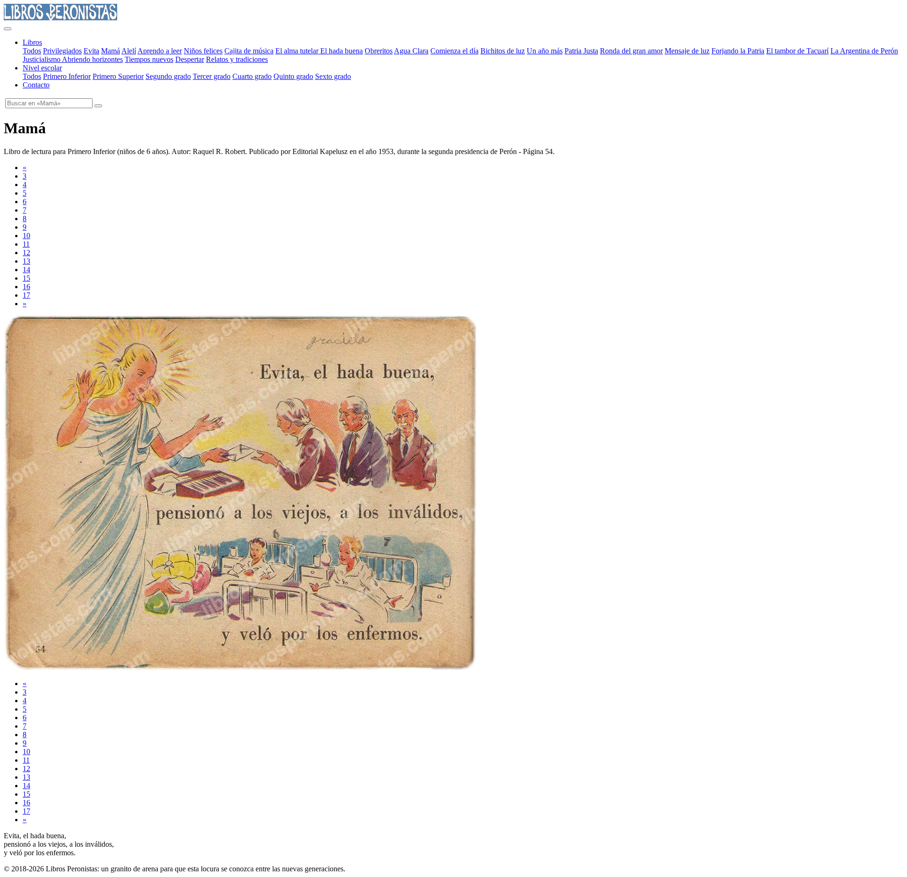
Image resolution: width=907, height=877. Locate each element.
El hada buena (341, 51)
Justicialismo (42, 59)
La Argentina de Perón (864, 51)
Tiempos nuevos (149, 59)
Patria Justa (581, 51)
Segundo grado (168, 76)
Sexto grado (333, 76)
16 (26, 287)
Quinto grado (293, 76)
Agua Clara (411, 51)
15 (26, 278)
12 (26, 253)
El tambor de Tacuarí (797, 51)
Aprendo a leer (159, 51)
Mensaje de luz (687, 51)
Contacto (36, 85)
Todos (32, 51)
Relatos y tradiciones (237, 59)
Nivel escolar (42, 68)
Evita (91, 51)
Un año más (545, 51)
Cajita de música (249, 51)
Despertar (189, 59)
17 (26, 295)
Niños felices (203, 51)
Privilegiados (62, 51)
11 (26, 244)
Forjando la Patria (737, 51)
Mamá (110, 51)
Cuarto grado (252, 76)
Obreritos (379, 51)
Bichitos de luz (502, 51)
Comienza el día (454, 51)
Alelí (128, 51)
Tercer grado (212, 76)
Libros (32, 42)
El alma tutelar (297, 51)
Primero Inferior (67, 76)
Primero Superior (118, 76)
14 (26, 270)
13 (26, 261)
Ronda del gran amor (631, 51)
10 (26, 236)
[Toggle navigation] (7, 28)
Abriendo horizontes (92, 59)
